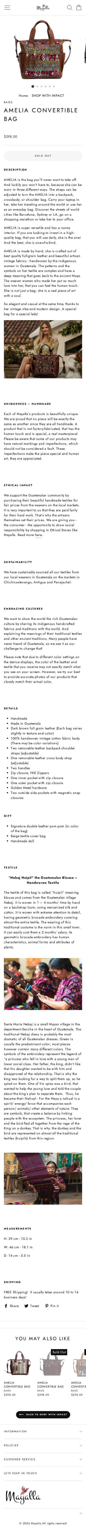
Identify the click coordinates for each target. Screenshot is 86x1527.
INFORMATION (15, 1431)
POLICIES (11, 1445)
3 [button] (42, 87)
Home (23, 95)
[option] (43, 49)
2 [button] (37, 87)
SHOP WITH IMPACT (48, 95)
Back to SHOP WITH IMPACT (46, 1414)
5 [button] (50, 87)
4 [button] (46, 87)
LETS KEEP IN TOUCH (20, 1473)
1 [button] (32, 86)
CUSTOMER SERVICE (20, 1459)
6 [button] (54, 87)
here (38, 535)
